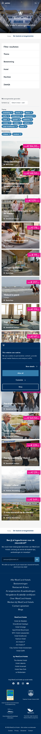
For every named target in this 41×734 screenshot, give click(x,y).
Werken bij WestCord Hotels (20, 602)
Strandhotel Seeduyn (20, 624)
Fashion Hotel (20, 639)
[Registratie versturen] (37, 559)
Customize (19, 380)
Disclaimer (23, 730)
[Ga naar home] (20, 16)
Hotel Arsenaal (20, 666)
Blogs (20, 609)
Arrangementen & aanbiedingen (20, 591)
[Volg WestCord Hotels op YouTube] (27, 683)
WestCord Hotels (15, 727)
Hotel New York (20, 669)
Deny (20, 387)
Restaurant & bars (20, 587)
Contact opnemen (20, 605)
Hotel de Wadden (20, 621)
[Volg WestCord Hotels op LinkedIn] (18, 683)
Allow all (20, 373)
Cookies (10, 730)
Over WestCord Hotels (20, 598)
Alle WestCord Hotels (20, 579)
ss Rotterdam (20, 672)
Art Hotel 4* (20, 645)
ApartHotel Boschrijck (20, 630)
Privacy (17, 730)
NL (36, 3)
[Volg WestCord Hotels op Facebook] (13, 683)
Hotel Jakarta (20, 663)
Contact (30, 730)
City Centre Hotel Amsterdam (21, 648)
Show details (30, 366)
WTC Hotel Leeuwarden (20, 633)
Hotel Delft (20, 651)
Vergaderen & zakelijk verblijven (20, 594)
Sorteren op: (5, 103)
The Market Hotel (20, 660)
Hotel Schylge (20, 627)
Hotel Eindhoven (20, 636)
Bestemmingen (21, 583)
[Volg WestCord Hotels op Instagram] (23, 683)
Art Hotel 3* (20, 642)
